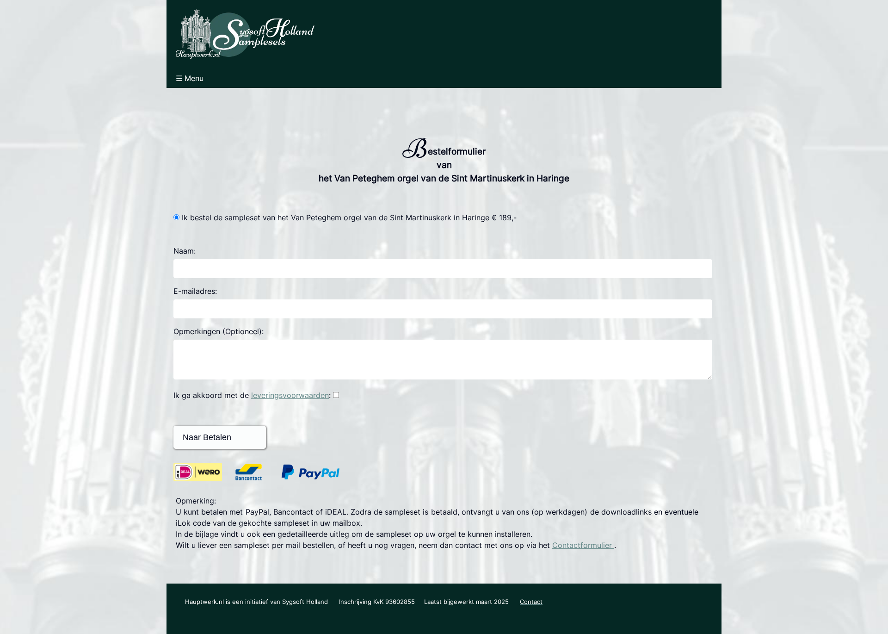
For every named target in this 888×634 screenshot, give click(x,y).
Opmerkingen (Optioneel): (218, 331)
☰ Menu (190, 78)
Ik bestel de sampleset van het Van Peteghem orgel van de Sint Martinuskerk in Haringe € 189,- (349, 217)
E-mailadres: (195, 291)
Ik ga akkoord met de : (252, 395)
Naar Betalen (204, 437)
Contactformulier (583, 545)
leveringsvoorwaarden (290, 395)
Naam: (184, 250)
